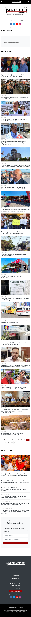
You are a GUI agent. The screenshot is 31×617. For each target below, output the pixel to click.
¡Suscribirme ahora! (15, 542)
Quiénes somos (15, 575)
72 (18, 439)
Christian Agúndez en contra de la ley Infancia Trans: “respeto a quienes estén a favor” (15, 365)
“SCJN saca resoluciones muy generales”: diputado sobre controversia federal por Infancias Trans (13, 143)
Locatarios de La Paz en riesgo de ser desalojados (12, 277)
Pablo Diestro (3, 73)
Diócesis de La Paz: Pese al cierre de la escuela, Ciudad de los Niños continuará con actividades (15, 165)
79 (12, 442)
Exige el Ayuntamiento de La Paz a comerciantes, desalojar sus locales (12, 232)
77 (5, 442)
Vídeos (16, 27)
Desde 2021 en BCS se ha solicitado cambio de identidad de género (15, 299)
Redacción (3, 471)
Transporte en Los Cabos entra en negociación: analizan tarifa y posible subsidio (15, 504)
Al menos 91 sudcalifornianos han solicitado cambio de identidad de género (14, 343)
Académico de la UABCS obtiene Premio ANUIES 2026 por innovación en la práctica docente (14, 489)
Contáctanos (15, 578)
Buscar (22, 27)
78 (8, 442)
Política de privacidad (15, 583)
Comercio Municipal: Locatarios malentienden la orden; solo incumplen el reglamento (15, 210)
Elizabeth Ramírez (4, 478)
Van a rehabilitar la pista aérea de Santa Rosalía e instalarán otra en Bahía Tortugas (14, 188)
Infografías (11, 27)
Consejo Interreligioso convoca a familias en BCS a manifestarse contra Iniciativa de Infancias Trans (15, 411)
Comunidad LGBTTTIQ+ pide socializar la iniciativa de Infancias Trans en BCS (13, 388)
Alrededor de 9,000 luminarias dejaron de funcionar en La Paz (13, 254)
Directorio (15, 576)
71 (15, 439)
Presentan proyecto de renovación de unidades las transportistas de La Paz (15, 321)
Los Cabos (11, 478)
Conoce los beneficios (15, 591)
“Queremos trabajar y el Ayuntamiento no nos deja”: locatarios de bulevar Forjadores (15, 75)
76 (2, 442)
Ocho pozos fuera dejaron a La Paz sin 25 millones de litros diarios (13, 497)
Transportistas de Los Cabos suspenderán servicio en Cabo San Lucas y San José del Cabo (15, 481)
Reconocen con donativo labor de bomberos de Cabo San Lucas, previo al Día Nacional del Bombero (15, 512)
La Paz (7, 471)
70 (12, 439)
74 (24, 439)
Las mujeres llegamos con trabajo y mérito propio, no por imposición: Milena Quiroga (14, 474)
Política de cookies (15, 585)
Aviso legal (15, 582)
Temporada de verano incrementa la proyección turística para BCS (12, 434)
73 (21, 439)
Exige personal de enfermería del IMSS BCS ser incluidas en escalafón (14, 120)
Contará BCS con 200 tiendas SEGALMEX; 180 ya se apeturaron (15, 97)
